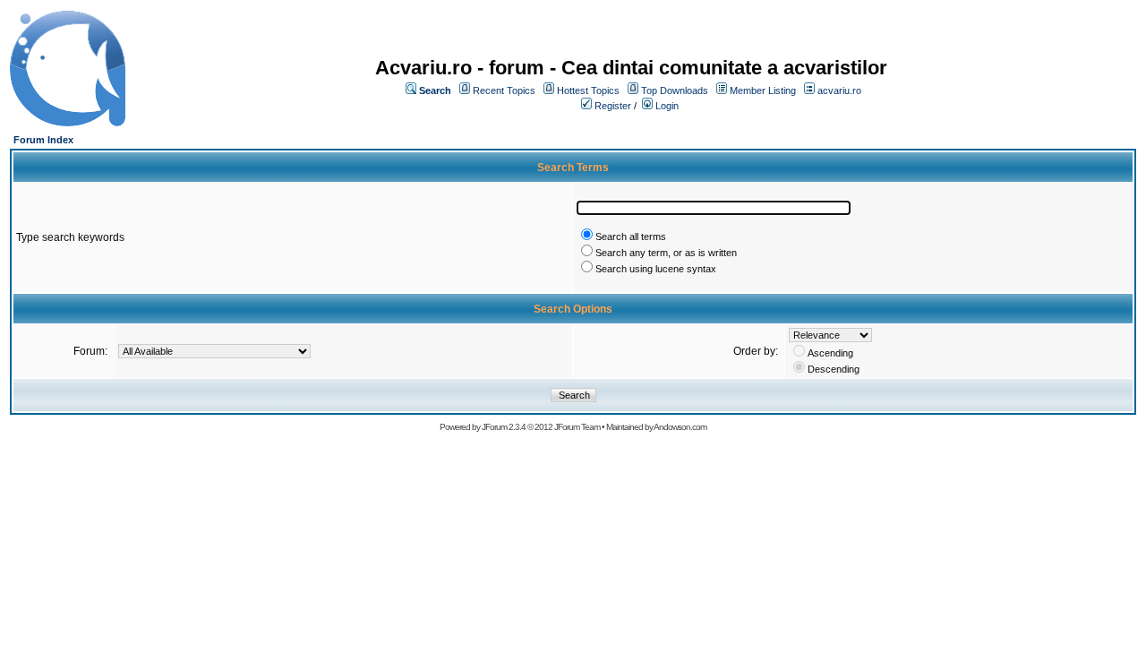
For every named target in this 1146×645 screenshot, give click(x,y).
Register (612, 105)
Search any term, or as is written (666, 252)
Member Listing (763, 90)
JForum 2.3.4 (504, 427)
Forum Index (43, 139)
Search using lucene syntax (655, 268)
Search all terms (630, 236)
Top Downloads (674, 90)
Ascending (830, 353)
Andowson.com (680, 427)
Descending (834, 369)
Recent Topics (504, 90)
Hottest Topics (588, 90)
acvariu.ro (839, 90)
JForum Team (577, 427)
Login (667, 105)
